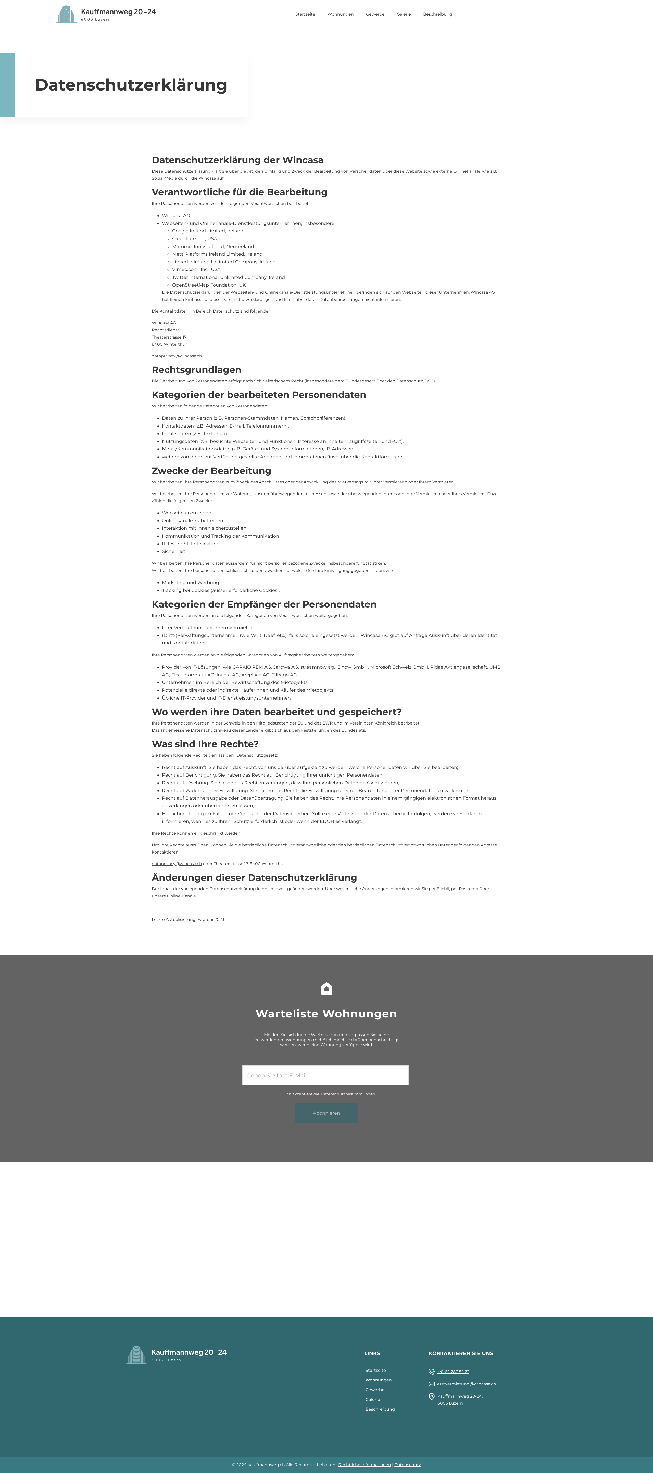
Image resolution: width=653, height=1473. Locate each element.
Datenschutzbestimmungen (348, 1094)
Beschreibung (437, 14)
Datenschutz (407, 1464)
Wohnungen (341, 14)
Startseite (305, 14)
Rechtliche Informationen (364, 1464)
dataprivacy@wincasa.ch (177, 356)
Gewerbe (375, 14)
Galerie (404, 14)
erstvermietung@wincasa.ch (466, 1383)
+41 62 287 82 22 (453, 1371)
